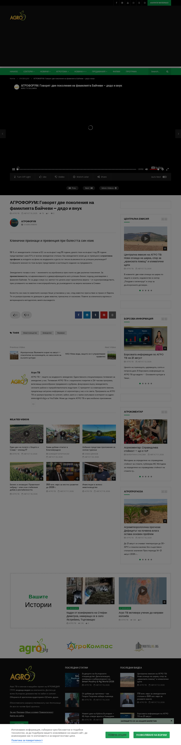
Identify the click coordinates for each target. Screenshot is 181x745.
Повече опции (117, 735)
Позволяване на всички (151, 735)
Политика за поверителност (27, 740)
